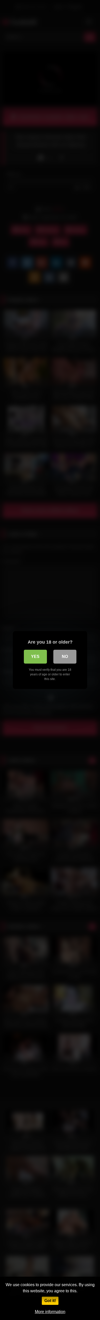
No (65, 656)
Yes (35, 656)
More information (50, 1311)
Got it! (50, 1300)
